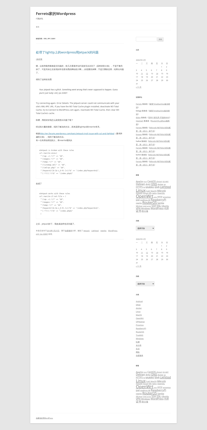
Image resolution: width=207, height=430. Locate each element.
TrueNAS (139, 335)
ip (144, 187)
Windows (145, 208)
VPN (138, 208)
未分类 (138, 345)
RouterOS (149, 202)
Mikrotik (161, 190)
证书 (138, 211)
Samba (160, 202)
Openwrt (139, 121)
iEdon (138, 117)
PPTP (159, 196)
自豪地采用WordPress (44, 418)
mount (139, 193)
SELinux (139, 206)
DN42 (138, 304)
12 (147, 73)
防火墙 (145, 211)
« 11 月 (138, 87)
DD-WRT (166, 182)
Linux (141, 190)
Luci (148, 190)
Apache (139, 181)
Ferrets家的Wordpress (56, 13)
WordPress (112, 230)
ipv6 (157, 187)
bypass (139, 134)
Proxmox (140, 325)
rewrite (103, 230)
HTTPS (139, 187)
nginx (154, 193)
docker (160, 184)
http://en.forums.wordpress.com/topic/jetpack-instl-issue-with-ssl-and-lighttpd (77, 133)
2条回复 (39, 59)
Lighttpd (95, 230)
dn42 (148, 184)
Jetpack (87, 230)
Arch (145, 182)
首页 (37, 27)
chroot (159, 181)
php (155, 197)
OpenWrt (144, 196)
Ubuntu (165, 205)
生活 (138, 348)
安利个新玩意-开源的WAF (158, 117)
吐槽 (138, 342)
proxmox (167, 197)
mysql (145, 193)
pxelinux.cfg (145, 200)
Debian (140, 184)
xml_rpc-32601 (42, 234)
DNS (154, 184)
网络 (138, 352)
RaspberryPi (158, 199)
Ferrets (139, 104)
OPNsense (140, 321)
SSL (159, 206)
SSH (154, 205)
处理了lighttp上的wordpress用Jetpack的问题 (67, 52)
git (165, 184)
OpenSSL (161, 193)
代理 (166, 208)
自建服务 (68, 230)
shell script (147, 206)
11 (142, 73)
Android (139, 301)
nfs (150, 193)
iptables (149, 187)
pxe (138, 199)
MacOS (154, 191)
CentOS (151, 181)
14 (157, 73)
